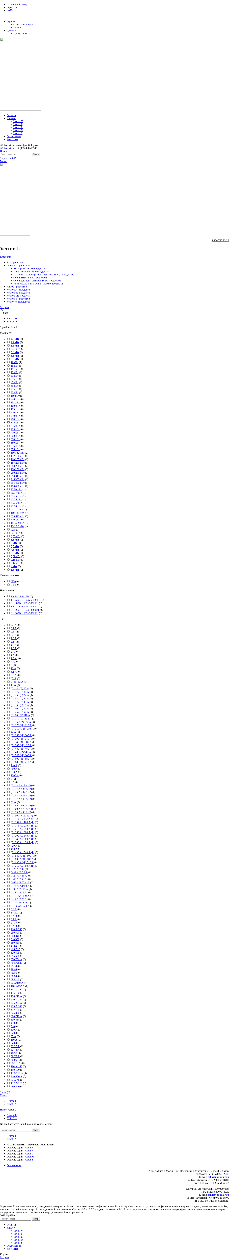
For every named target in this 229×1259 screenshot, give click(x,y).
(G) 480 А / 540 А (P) (22, 852)
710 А (14, 765)
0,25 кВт (15, 532)
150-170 (15, 1069)
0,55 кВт (15, 536)
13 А (13, 685)
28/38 (14, 966)
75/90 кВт (16, 506)
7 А (13, 661)
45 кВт (14, 382)
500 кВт (15, 435)
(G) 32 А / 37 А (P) (21, 795)
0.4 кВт (15, 352)
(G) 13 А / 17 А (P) (21, 785)
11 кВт (14, 362)
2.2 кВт (15, 342)
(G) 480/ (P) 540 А (21, 752)
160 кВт (15, 405)
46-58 (14, 1053)
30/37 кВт (16, 492)
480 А (14, 849)
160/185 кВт (17, 459)
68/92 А (15, 979)
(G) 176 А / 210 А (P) (22, 825)
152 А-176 (16, 1083)
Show (5, 1092)
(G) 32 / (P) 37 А (20, 698)
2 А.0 (14, 926)
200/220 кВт (17, 466)
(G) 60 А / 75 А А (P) (22, 808)
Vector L (18, 127)
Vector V (18, 121)
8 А (13, 782)
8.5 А (14, 675)
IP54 (13, 584)
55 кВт (14, 385)
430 (13, 1023)
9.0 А (14, 624)
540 (13, 1026)
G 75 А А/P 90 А (20, 885)
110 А (14, 1039)
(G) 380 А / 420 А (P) (22, 842)
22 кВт (14, 372)
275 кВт (15, 429)
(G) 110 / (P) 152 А (21, 718)
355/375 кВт (17, 516)
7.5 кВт (15, 359)
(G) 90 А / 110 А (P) (22, 815)
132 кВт (15, 402)
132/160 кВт (17, 456)
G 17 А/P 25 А (19, 899)
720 (13, 1033)
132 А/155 (16, 989)
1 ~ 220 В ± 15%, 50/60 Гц (25, 599)
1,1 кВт (15, 539)
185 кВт (15, 409)
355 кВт (15, 425)
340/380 (15, 939)
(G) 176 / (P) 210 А (21, 725)
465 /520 (15, 949)
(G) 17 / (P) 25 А (20, 691)
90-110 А (16, 1063)
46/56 (14, 972)
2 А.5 (14, 922)
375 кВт (15, 449)
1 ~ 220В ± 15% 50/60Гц (24, 606)
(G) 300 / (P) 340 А (21, 738)
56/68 (14, 976)
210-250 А (16, 1076)
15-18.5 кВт (17, 526)
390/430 (15, 1019)
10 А (13, 668)
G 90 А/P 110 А (19, 889)
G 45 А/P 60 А (19, 879)
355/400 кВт (17, 482)
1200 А (15, 775)
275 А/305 (16, 1006)
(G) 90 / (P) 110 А (20, 715)
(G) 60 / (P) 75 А (20, 708)
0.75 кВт (15, 349)
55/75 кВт (16, 502)
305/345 (15, 1009)
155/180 (15, 992)
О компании (14, 1165)
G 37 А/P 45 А (19, 875)
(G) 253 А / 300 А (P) (22, 832)
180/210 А (16, 996)
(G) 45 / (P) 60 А (20, 705)
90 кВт (14, 392)
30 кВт (14, 375)
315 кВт (15, 422)
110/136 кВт (17, 512)
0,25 (13, 529)
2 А (13, 651)
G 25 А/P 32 (17, 869)
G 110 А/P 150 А (20, 895)
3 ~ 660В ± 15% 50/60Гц (24, 613)
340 (13, 1043)
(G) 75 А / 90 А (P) (21, 812)
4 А (13, 655)
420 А (14, 845)
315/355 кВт (17, 479)
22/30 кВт (16, 489)
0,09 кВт (15, 556)
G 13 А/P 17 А (19, 892)
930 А (14, 772)
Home (3, 1109)
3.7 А (14, 919)
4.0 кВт (15, 338)
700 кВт (15, 519)
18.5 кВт (15, 369)
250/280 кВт (17, 472)
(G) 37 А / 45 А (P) (21, 798)
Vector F (17, 124)
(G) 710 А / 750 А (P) (22, 865)
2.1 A (14, 641)
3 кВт (14, 543)
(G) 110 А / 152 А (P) (22, 818)
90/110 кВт (17, 509)
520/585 (15, 952)
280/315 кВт (17, 476)
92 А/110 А (17, 982)
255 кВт (15, 446)
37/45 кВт (16, 496)
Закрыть (4, 307)
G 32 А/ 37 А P (19, 872)
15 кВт (14, 365)
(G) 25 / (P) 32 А (20, 695)
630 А (14, 1029)
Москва (17, 27)
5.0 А (14, 909)
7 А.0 (14, 915)
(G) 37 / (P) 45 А (20, 701)
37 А (13, 1036)
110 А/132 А (18, 986)
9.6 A (14, 631)
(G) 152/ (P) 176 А (21, 721)
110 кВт (15, 395)
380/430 (15, 942)
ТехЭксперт (20, 33)
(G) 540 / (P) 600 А (21, 755)
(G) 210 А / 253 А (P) (22, 829)
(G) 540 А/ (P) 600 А (22, 855)
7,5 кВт (15, 549)
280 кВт (15, 419)
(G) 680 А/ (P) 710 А (22, 862)
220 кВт (15, 399)
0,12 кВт (15, 563)
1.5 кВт (15, 345)
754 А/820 (16, 962)
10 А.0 (14, 912)
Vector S (17, 133)
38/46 (14, 969)
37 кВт (14, 379)
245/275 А (16, 1002)
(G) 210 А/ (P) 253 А (22, 728)
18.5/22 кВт (17, 522)
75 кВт (14, 389)
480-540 (15, 1086)
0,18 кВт (15, 559)
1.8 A (14, 648)
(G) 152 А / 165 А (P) (22, 822)
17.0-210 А (17, 1073)
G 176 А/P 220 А (20, 905)
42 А (13, 732)
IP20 (13, 581)
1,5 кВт (15, 569)
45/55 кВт (16, 499)
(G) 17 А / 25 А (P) (21, 788)
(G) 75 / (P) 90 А (20, 711)
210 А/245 (16, 999)
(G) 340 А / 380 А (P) (22, 839)
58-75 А (15, 1056)
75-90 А (15, 1059)
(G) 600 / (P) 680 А (21, 758)
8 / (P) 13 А (17, 681)
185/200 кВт (17, 462)
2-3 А (14, 658)
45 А (13, 802)
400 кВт (15, 432)
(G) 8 (13, 678)
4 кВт (14, 566)
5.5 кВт (15, 355)
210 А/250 (16, 929)
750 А (14, 768)
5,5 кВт (15, 546)
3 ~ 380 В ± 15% (20, 596)
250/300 (15, 932)
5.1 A (14, 628)
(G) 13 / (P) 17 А (20, 688)
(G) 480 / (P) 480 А (21, 748)
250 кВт (15, 415)
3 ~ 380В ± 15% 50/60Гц (24, 603)
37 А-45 (15, 1079)
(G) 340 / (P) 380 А (21, 742)
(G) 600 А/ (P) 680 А (22, 859)
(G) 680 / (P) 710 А (21, 762)
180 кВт (15, 442)
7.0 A (14, 638)
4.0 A (14, 645)
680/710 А (16, 1016)
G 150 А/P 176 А (20, 902)
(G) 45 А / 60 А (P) (21, 805)
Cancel (3, 1095)
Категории (6, 256)
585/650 (15, 956)
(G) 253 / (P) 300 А (21, 735)
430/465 (15, 946)
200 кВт (15, 412)
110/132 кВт (17, 452)
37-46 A (15, 1049)
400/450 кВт (17, 486)
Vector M (18, 130)
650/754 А (16, 959)
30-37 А (15, 1046)
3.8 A (14, 635)
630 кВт (15, 439)
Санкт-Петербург (23, 24)
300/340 (15, 936)
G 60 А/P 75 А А (20, 882)
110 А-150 (16, 1066)
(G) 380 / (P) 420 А (21, 745)
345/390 (15, 1012)
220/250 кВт (17, 469)
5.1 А (14, 671)
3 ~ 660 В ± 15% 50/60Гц (25, 609)
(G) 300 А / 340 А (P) (22, 835)
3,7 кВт (15, 553)
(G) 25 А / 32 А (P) (21, 792)
